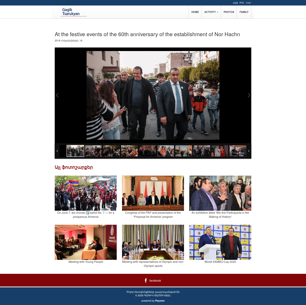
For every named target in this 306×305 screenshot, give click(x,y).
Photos (229, 12)
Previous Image (57, 95)
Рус (242, 2)
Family (244, 12)
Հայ (235, 2)
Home (195, 12)
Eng (248, 2)
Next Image (248, 95)
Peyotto (160, 300)
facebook (155, 280)
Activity (210, 12)
